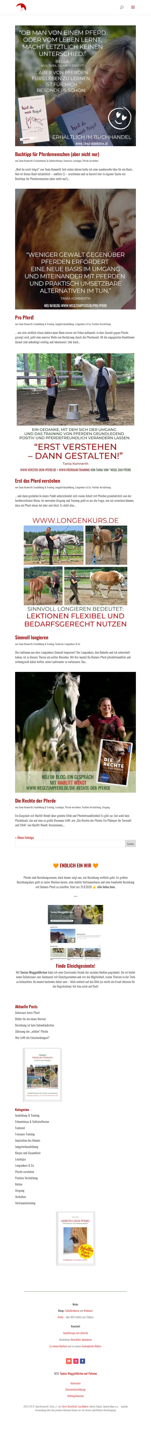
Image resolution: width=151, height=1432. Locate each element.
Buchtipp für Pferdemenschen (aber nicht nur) (57, 154)
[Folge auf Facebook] (82, 1361)
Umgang (106, 807)
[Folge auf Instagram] (75, 1361)
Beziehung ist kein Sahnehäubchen (34, 1025)
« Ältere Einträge (24, 837)
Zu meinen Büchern (58, 1346)
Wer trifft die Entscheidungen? (32, 1037)
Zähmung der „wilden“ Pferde (31, 1031)
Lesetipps (77, 161)
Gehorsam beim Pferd (27, 1012)
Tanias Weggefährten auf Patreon (78, 1373)
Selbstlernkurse (72, 1310)
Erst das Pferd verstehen (37, 480)
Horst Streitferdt (69, 1406)
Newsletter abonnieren (81, 1339)
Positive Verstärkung (101, 324)
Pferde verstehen (90, 161)
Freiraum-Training (25, 1134)
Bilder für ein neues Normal (30, 1019)
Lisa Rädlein (83, 1406)
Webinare (88, 1310)
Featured (68, 161)
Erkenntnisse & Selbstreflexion (48, 161)
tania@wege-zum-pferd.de (75, 1333)
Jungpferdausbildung (64, 324)
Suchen (130, 844)
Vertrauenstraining (25, 1203)
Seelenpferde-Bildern (91, 1346)
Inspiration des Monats (27, 1140)
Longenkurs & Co (83, 324)
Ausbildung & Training (44, 324)
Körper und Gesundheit (28, 1153)
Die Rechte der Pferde (35, 800)
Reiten (18, 1184)
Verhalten (20, 1196)
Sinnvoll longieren (31, 637)
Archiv (61, 1317)
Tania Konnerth (26, 161)
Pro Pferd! (24, 317)
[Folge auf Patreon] (69, 1361)
